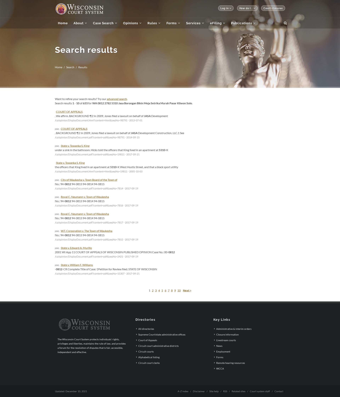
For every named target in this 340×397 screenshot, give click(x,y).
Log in (224, 8)
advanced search (117, 99)
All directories (146, 328)
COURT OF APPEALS (69, 111)
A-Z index (183, 391)
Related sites (238, 391)
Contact (278, 391)
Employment (223, 351)
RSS (225, 391)
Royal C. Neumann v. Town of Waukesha (85, 196)
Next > (187, 290)
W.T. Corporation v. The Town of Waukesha (86, 230)
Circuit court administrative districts (158, 345)
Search (70, 67)
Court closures (273, 8)
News (219, 345)
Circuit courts (146, 351)
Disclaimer (199, 391)
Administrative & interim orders (233, 328)
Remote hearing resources (230, 362)
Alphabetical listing (149, 357)
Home (58, 67)
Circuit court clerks (149, 362)
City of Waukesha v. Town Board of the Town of (89, 179)
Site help (214, 391)
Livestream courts (226, 340)
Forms (219, 357)
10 (179, 290)
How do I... (246, 8)
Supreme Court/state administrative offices (161, 334)
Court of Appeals (147, 340)
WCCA (220, 368)
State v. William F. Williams (77, 264)
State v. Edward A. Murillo (76, 247)
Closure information (227, 334)
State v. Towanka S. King (75, 145)
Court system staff (260, 391)
